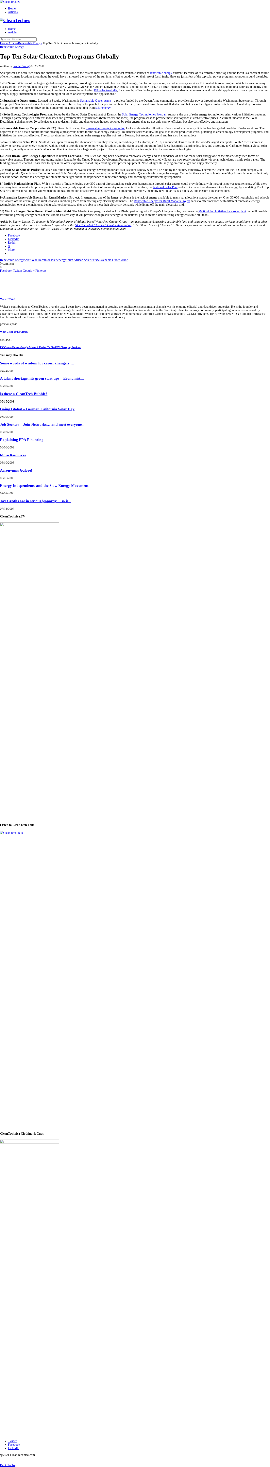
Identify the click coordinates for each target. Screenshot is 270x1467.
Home (12, 8)
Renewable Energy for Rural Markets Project (162, 201)
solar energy (102, 107)
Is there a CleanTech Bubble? (23, 394)
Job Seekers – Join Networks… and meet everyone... (42, 424)
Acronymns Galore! (16, 470)
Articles (13, 12)
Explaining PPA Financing (21, 440)
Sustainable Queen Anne (95, 100)
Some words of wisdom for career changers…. (37, 363)
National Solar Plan (165, 187)
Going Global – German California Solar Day (37, 409)
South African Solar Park (81, 260)
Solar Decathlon (40, 260)
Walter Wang (21, 66)
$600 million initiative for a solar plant (222, 211)
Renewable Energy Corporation (105, 128)
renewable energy (160, 73)
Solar (27, 260)
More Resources (13, 455)
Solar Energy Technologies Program (144, 114)
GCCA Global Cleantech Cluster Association (103, 225)
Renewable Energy (30, 43)
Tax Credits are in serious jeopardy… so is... (35, 501)
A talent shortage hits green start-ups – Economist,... (42, 378)
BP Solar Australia (105, 90)
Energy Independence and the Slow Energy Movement (44, 485)
